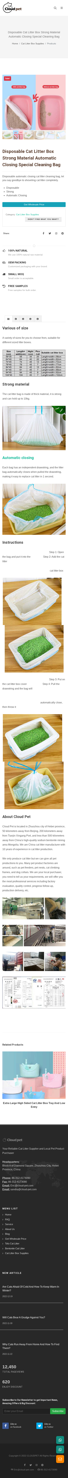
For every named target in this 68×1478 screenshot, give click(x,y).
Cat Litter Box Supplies (32, 43)
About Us (10, 1229)
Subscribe (58, 1411)
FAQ (7, 1219)
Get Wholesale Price (15, 1238)
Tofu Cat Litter (12, 1243)
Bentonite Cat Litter (15, 1248)
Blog (7, 1234)
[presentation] (8, 319)
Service (9, 1224)
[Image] (30, 1082)
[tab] (8, 318)
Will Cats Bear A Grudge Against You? (23, 1317)
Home (15, 43)
